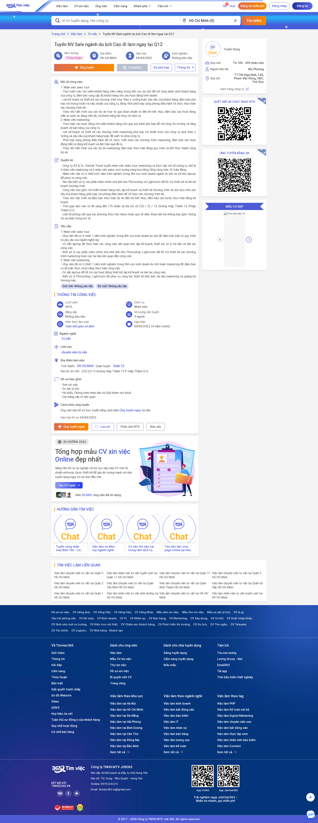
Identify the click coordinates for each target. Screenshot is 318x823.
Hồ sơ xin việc (119, 671)
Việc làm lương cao (177, 740)
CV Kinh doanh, (107, 618)
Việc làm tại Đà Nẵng (124, 715)
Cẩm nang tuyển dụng (178, 659)
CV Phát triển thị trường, (174, 624)
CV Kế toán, (86, 618)
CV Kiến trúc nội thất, (104, 624)
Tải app (222, 671)
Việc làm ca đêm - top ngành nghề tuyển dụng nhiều (104, 548)
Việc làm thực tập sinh (232, 734)
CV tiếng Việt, (102, 612)
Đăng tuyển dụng (175, 652)
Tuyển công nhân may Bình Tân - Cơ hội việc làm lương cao (68, 548)
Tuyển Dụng (231, 49)
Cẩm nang (120, 6)
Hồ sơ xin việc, (60, 612)
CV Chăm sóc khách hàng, (138, 624)
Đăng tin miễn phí (252, 6)
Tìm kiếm (254, 20)
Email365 (223, 665)
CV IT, (123, 618)
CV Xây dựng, (199, 618)
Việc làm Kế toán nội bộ (233, 709)
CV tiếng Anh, (82, 612)
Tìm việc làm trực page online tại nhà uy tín (177, 548)
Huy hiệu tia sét (62, 713)
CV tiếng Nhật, (144, 612)
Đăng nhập (279, 6)
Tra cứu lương (226, 652)
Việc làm (62, 6)
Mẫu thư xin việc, (193, 612)
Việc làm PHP (226, 703)
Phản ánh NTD (130, 426)
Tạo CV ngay (66, 485)
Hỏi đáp (56, 665)
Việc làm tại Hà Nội (123, 703)
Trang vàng (118, 683)
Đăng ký (302, 6)
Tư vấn (66, 338)
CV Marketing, (178, 618)
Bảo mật (57, 683)
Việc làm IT (171, 721)
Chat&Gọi (135, 67)
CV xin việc (81, 6)
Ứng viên (101, 6)
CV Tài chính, (60, 630)
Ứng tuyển (87, 67)
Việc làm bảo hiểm (176, 715)
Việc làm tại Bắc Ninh (124, 746)
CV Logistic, (79, 630)
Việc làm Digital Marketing (235, 715)
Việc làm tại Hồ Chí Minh (126, 709)
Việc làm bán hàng (176, 734)
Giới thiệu (57, 652)
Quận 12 (118, 366)
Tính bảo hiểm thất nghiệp (235, 677)
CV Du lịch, (200, 624)
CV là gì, (239, 612)
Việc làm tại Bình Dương (126, 727)
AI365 (55, 707)
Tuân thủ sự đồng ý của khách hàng (75, 719)
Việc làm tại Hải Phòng (125, 721)
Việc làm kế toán (175, 746)
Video (55, 701)
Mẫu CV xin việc (120, 659)
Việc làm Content (229, 746)
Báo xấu (155, 426)
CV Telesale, (239, 624)
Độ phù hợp (161, 67)
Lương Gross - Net (230, 659)
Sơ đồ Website (61, 695)
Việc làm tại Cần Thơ (124, 734)
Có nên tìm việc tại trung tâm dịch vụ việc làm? (141, 548)
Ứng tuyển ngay (130, 410)
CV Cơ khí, (217, 618)
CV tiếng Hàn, (123, 612)
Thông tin (183, 67)
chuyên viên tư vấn (74, 352)
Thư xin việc (118, 665)
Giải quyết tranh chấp (65, 689)
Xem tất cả (117, 752)
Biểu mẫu (170, 665)
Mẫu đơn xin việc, (168, 612)
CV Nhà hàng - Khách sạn (106, 630)
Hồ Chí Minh (85, 366)
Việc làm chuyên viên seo (234, 721)
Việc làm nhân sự (175, 727)
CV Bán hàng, (157, 618)
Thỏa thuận (59, 677)
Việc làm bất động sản (179, 709)
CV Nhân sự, (138, 618)
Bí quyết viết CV (121, 677)
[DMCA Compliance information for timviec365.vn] (80, 807)
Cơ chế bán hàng (62, 731)
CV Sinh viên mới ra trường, (69, 624)
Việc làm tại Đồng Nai (124, 740)
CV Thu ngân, (219, 624)
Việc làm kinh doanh (177, 703)
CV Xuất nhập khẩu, (240, 618)
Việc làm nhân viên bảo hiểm (236, 740)
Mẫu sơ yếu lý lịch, (219, 612)
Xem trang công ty (232, 89)
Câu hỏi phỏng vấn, (63, 618)
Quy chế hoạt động (64, 725)
